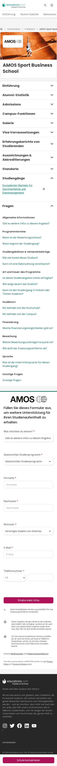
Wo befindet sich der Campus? (19, 314)
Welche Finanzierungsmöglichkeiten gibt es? (27, 328)
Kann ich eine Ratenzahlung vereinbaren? (26, 263)
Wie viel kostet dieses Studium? (20, 257)
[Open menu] (52, 5)
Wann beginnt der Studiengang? (20, 243)
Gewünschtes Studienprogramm (23, 454)
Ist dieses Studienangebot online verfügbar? (27, 278)
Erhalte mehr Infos (28, 600)
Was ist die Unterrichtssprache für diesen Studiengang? (26, 364)
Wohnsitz (10, 524)
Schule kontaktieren (28, 760)
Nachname (11, 501)
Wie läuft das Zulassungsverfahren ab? (24, 348)
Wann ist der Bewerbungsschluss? (21, 237)
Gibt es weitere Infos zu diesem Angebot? (26, 223)
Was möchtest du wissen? (19, 431)
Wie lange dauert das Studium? (20, 284)
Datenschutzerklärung (38, 653)
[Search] (45, 5)
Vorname (10, 478)
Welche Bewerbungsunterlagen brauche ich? (28, 342)
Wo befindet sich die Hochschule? (21, 308)
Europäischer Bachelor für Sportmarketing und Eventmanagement (17, 189)
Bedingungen (17, 653)
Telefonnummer (14, 571)
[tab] (9, 14)
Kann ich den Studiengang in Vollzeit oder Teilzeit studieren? (26, 291)
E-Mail (8, 547)
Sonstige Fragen (11, 380)
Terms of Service (20, 664)
